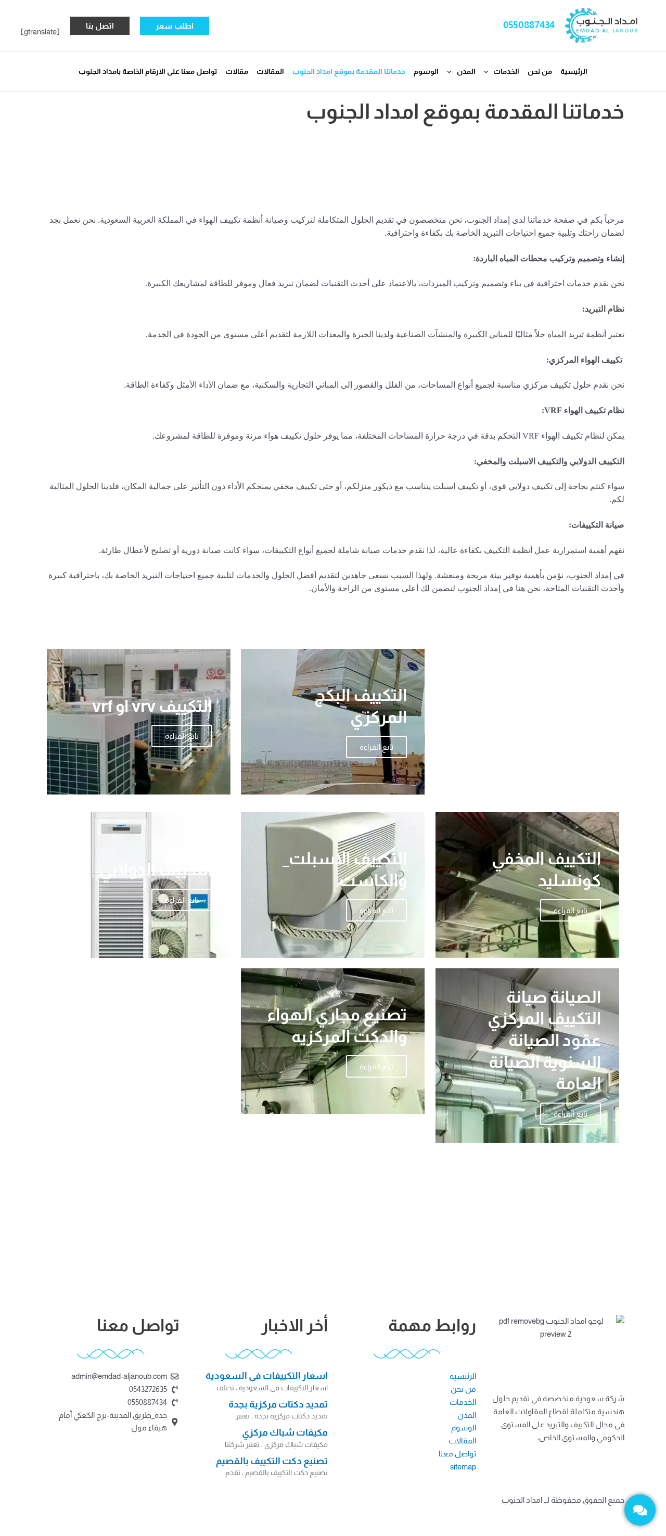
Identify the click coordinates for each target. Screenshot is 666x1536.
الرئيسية (573, 71)
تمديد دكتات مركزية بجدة (278, 1404)
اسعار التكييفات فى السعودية (267, 1376)
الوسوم (426, 71)
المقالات (270, 71)
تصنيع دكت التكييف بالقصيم (272, 1461)
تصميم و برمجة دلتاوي (292, 1511)
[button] (174, 26)
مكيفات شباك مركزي (285, 1432)
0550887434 (529, 24)
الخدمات (506, 71)
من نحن (540, 71)
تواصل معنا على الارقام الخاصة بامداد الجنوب (148, 71)
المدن (466, 71)
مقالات (236, 71)
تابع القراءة (570, 772)
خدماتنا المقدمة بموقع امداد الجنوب (348, 71)
